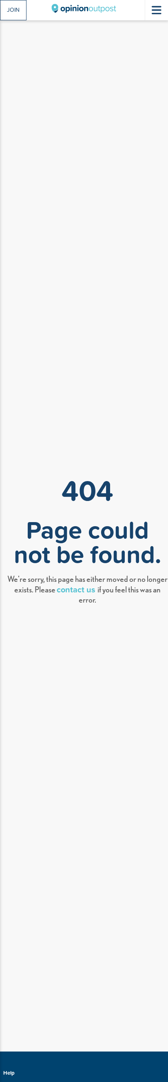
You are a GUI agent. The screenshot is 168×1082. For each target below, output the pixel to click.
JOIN (13, 9)
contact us (77, 589)
